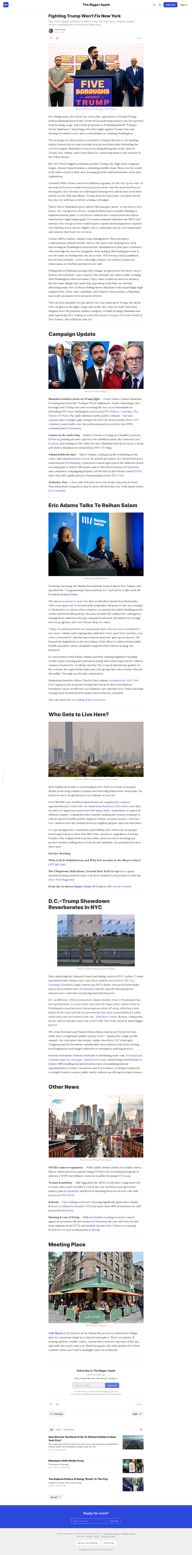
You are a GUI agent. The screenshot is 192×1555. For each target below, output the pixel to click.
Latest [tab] (58, 1429)
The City (118, 475)
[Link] (45, 334)
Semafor (66, 984)
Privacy (89, 1536)
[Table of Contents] (3, 777)
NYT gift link (57, 864)
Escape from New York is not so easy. (65, 1482)
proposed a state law (75, 601)
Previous (58, 1414)
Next (135, 1414)
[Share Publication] (159, 4)
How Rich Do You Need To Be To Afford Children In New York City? (82, 1439)
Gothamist (73, 428)
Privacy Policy (115, 1394)
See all (54, 1497)
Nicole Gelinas (122, 886)
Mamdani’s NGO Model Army (66, 1460)
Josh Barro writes (106, 1016)
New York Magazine (61, 879)
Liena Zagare (60, 30)
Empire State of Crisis (88, 886)
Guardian (126, 411)
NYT (106, 411)
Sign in (184, 4)
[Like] (51, 38)
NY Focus (124, 1175)
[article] (96, 1445)
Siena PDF (94, 447)
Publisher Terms (128, 1533)
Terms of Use (109, 1391)
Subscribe (170, 4)
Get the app (109, 1543)
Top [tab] (51, 1429)
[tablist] (61, 1429)
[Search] (154, 4)
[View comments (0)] (73, 1453)
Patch (119, 980)
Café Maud (55, 1333)
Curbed (94, 1229)
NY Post (63, 415)
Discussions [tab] (68, 1429)
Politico (115, 411)
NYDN (137, 471)
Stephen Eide (64, 1467)
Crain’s (53, 443)
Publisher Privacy (111, 1533)
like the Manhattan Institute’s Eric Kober (104, 806)
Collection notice (108, 1536)
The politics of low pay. (58, 1464)
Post (98, 419)
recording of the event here (89, 699)
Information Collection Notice (95, 1394)
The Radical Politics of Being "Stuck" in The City (78, 1479)
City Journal (56, 490)
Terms (96, 1536)
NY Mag (105, 447)
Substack (83, 1549)
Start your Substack (89, 1543)
